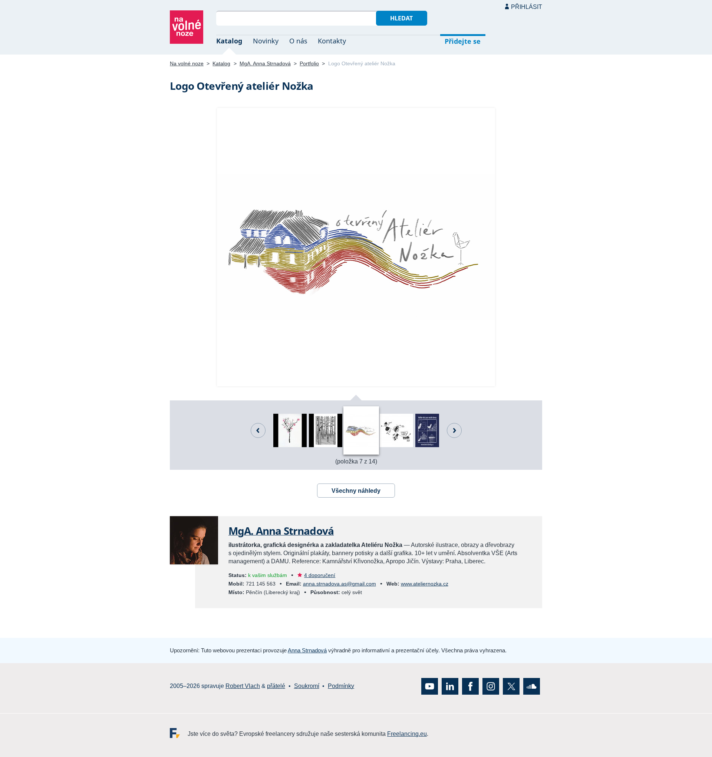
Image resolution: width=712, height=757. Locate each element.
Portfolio (309, 63)
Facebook (470, 686)
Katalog (229, 40)
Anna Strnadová (307, 650)
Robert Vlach (242, 686)
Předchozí (258, 430)
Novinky (265, 40)
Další (454, 430)
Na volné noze (187, 63)
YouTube (429, 686)
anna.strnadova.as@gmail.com (339, 584)
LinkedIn (450, 686)
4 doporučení (319, 575)
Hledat (401, 18)
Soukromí (306, 686)
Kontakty (332, 40)
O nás (298, 40)
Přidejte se (463, 41)
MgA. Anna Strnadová (265, 63)
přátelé (276, 686)
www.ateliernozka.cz (424, 584)
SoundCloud (531, 686)
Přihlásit (526, 7)
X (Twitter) (511, 686)
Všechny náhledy (356, 491)
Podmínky (341, 686)
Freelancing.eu (179, 733)
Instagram (490, 686)
